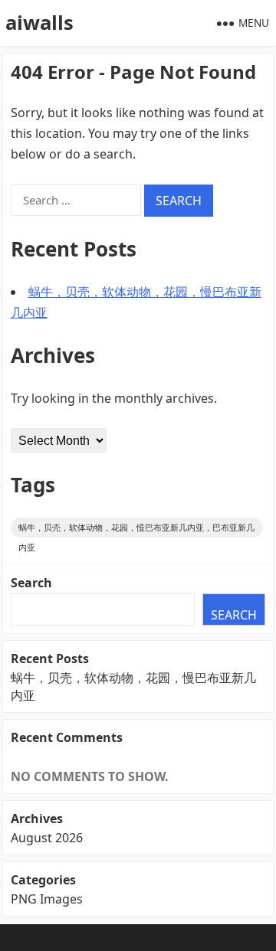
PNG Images (47, 899)
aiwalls (39, 22)
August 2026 (47, 837)
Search (31, 582)
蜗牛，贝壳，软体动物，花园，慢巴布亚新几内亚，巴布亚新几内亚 (136, 529)
